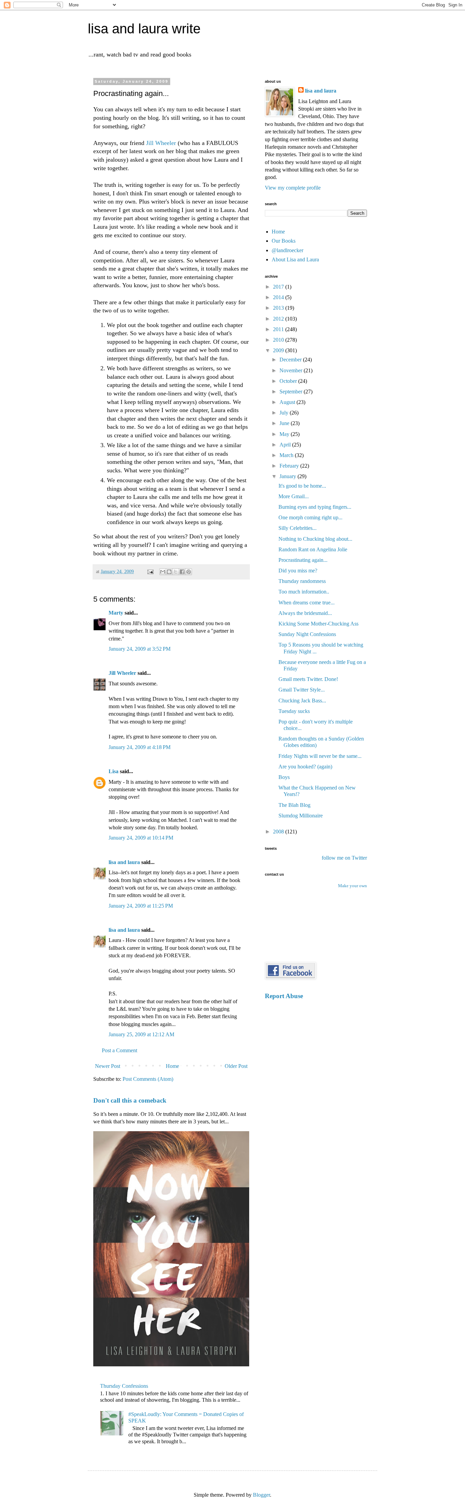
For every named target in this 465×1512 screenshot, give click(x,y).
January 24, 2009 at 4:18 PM (140, 747)
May (285, 434)
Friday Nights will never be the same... (320, 756)
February (289, 466)
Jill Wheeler (162, 143)
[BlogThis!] (169, 571)
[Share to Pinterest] (188, 571)
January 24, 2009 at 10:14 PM (141, 838)
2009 (279, 350)
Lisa (113, 771)
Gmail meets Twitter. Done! (308, 679)
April (285, 445)
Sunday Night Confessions (307, 634)
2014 (279, 297)
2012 (279, 319)
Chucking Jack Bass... (302, 700)
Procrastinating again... (302, 560)
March (287, 455)
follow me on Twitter (344, 858)
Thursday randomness (302, 581)
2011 (279, 329)
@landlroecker (287, 250)
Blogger (261, 1495)
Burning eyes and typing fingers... (314, 507)
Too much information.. (303, 592)
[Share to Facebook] (182, 571)
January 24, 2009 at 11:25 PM (141, 906)
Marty (116, 613)
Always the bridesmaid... (305, 613)
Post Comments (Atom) (148, 1079)
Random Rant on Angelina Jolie (312, 549)
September (291, 391)
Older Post (236, 1066)
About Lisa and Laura (295, 259)
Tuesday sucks (294, 711)
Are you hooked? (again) (305, 766)
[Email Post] (150, 571)
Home (172, 1066)
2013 (279, 308)
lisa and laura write (144, 28)
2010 (279, 340)
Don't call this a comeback (129, 1100)
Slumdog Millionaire (300, 815)
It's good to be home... (302, 486)
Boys (284, 777)
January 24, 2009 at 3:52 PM (140, 649)
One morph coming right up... (310, 517)
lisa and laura (124, 862)
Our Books (283, 241)
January (288, 476)
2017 (279, 287)
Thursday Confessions (124, 1386)
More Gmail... (293, 496)
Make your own (352, 885)
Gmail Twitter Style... (301, 690)
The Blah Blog (294, 805)
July (284, 413)
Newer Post (107, 1066)
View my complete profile (293, 188)
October (288, 381)
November (291, 370)
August (287, 402)
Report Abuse (284, 995)
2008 (279, 831)
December (291, 359)
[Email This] (162, 571)
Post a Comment (119, 1050)
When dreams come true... (306, 602)
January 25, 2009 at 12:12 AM (141, 1034)
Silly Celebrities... (297, 528)
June (285, 423)
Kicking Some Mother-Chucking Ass (318, 624)
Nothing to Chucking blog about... (315, 539)
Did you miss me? (297, 570)
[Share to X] (175, 571)
